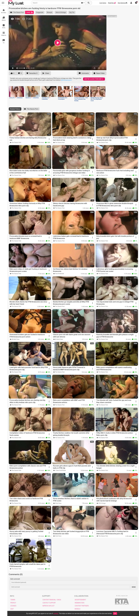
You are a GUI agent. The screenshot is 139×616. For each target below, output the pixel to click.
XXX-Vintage (102, 503)
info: (12, 596)
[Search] (88, 3)
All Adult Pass (15, 339)
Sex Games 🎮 (122, 3)
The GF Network (59, 273)
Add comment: (15, 579)
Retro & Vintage (61, 12)
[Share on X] (102, 17)
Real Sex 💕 (112, 3)
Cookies (13, 606)
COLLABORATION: (81, 596)
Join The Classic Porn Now (92, 79)
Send (134, 587)
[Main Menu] (3, 2)
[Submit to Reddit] (98, 17)
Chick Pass (58, 503)
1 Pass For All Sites (60, 470)
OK (115, 613)
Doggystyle (39, 12)
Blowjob (49, 12)
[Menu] (131, 3)
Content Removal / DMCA (52, 600)
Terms (12, 600)
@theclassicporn (66, 80)
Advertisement (80, 600)
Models (77, 609)
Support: (46, 596)
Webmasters (79, 603)
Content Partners (82, 606)
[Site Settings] (136, 3)
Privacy (13, 603)
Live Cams (103, 3)
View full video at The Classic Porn (81, 18)
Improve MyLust (49, 606)
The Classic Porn (18, 12)
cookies (55, 613)
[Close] (119, 613)
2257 (12, 609)
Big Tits (72, 12)
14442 (28, 12)
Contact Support (49, 603)
